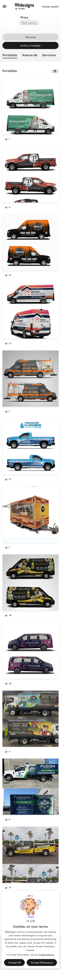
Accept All (14, 962)
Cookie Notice (46, 954)
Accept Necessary (42, 962)
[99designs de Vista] (24, 6)
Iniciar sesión (50, 6)
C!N (32, 920)
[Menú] (4, 6)
